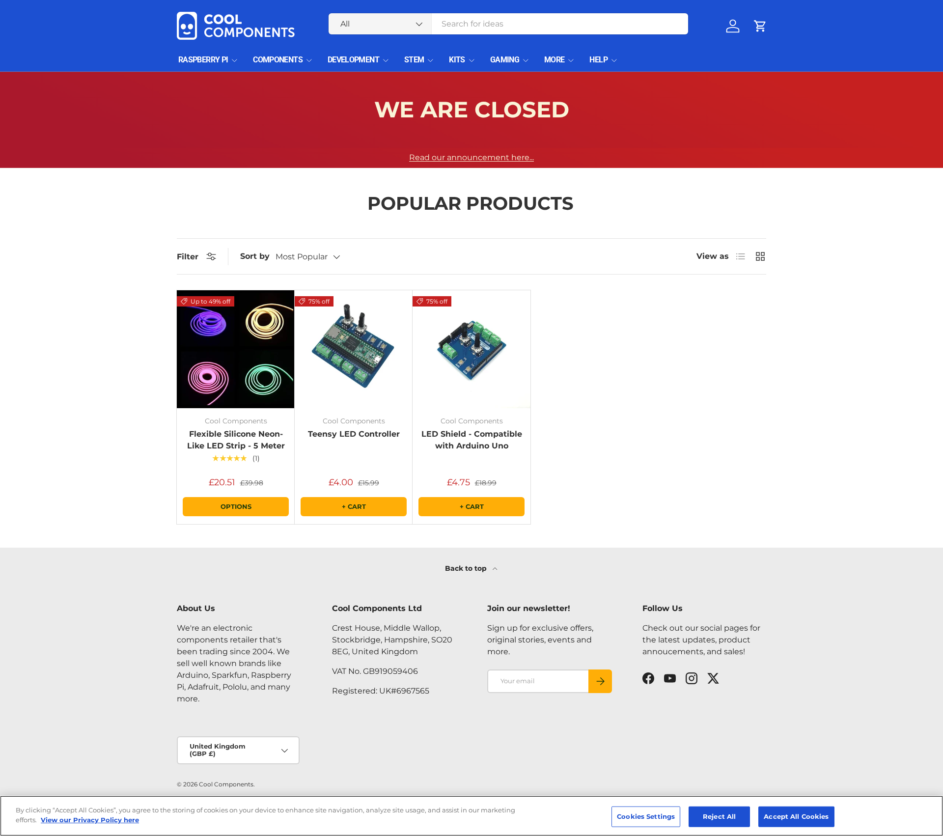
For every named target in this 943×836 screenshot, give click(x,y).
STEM (414, 59)
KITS (457, 59)
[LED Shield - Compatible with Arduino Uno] (471, 349)
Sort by (255, 256)
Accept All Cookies (796, 816)
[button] (760, 26)
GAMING (504, 59)
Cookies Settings (646, 816)
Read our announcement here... (471, 157)
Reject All (719, 816)
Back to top (467, 568)
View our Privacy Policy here (90, 819)
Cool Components (226, 784)
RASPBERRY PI (203, 59)
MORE (554, 59)
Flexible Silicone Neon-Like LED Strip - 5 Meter (236, 439)
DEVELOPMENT (353, 59)
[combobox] (509, 23)
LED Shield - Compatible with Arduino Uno (471, 439)
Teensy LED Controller (354, 434)
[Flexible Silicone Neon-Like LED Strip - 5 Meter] (236, 349)
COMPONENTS (278, 59)
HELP (598, 59)
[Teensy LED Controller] (354, 349)
